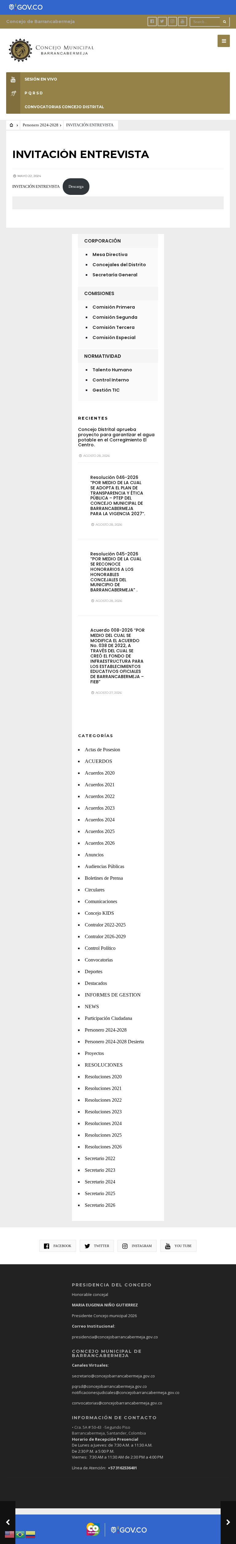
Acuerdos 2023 (100, 808)
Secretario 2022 (100, 1158)
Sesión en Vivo (41, 79)
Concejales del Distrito (119, 265)
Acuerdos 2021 (100, 784)
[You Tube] (182, 21)
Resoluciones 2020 (103, 1076)
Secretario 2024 (100, 1181)
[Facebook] (152, 21)
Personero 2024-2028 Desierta (114, 1041)
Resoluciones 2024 (103, 1123)
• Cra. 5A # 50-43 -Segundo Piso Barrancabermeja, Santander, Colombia (109, 1430)
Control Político (100, 948)
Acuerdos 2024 (100, 819)
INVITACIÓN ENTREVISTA (36, 186)
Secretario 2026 (100, 1205)
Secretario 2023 (100, 1170)
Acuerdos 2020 (100, 773)
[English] (10, 1534)
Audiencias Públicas (104, 866)
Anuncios (94, 854)
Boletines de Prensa (104, 878)
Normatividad (102, 356)
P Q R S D (34, 93)
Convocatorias (99, 959)
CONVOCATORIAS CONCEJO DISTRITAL (64, 107)
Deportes (93, 971)
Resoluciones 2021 (103, 1088)
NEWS (92, 1006)
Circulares (94, 889)
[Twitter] (162, 21)
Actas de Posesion (102, 749)
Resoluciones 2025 (103, 1135)
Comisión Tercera (113, 327)
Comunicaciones (101, 901)
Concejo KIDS (99, 913)
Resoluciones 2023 (103, 1111)
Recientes (93, 418)
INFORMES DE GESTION (113, 994)
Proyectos (94, 1053)
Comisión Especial (114, 337)
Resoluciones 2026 (103, 1146)
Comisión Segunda (114, 317)
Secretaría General (114, 275)
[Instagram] (172, 21)
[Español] (31, 1534)
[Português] (20, 1534)
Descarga (76, 186)
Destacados (96, 983)
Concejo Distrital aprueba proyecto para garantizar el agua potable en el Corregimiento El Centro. (116, 437)
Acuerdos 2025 (100, 831)
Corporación (102, 241)
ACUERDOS (98, 761)
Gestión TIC (106, 390)
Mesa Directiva (110, 254)
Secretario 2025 (100, 1193)
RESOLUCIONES (104, 1065)
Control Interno (110, 380)
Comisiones (99, 293)
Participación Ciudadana (108, 1018)
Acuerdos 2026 (100, 843)
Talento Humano (112, 370)
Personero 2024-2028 (40, 125)
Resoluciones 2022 (103, 1100)
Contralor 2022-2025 (105, 924)
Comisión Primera (113, 307)
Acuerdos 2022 (100, 796)
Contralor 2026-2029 (105, 936)
